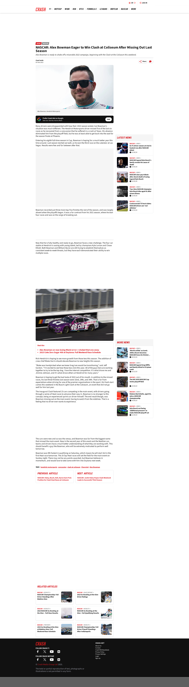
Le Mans (103, 9)
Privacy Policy (99, 652)
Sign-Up (97, 658)
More (133, 9)
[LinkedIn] (59, 652)
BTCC (81, 9)
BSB (74, 9)
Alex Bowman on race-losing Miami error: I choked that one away (69, 349)
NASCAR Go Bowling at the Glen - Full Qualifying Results (88, 612)
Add (108, 119)
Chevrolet (85, 467)
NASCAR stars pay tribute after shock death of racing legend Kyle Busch (140, 177)
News (138, 143)
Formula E (92, 9)
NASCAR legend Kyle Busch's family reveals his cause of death (140, 162)
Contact (98, 648)
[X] (45, 652)
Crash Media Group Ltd (48, 664)
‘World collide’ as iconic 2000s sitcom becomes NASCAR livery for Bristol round (139, 352)
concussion (62, 467)
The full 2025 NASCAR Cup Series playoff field (139, 380)
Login (97, 656)
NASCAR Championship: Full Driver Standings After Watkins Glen (48, 597)
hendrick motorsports (49, 467)
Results (47, 592)
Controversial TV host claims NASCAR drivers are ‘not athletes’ (140, 205)
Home (39, 43)
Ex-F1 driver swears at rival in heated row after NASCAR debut (140, 148)
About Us (98, 646)
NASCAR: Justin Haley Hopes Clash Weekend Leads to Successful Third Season (94, 479)
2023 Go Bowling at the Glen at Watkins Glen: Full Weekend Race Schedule (47, 629)
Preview (47, 625)
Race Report (88, 592)
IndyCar (114, 9)
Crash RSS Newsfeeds (102, 650)
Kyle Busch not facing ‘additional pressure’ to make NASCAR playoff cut (139, 410)
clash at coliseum (73, 467)
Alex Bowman (95, 467)
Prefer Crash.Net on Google (53, 118)
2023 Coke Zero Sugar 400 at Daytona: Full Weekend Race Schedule (70, 352)
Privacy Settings (100, 654)
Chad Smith (39, 60)
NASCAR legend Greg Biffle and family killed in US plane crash (140, 367)
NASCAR (124, 9)
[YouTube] (52, 652)
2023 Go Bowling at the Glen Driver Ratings (87, 596)
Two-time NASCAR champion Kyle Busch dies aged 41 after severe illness (140, 191)
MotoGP (58, 9)
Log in (144, 3)
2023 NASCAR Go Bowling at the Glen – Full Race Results (47, 612)
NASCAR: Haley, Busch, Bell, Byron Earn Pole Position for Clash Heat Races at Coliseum (54, 479)
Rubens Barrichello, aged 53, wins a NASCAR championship (140, 396)
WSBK (67, 9)
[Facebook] (38, 652)
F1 (50, 9)
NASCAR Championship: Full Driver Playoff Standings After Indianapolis (87, 629)
